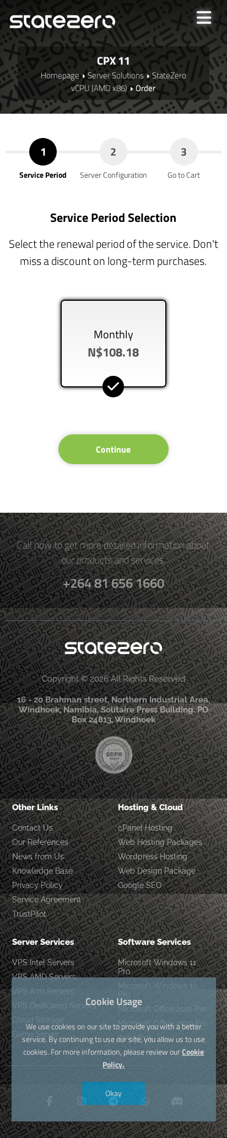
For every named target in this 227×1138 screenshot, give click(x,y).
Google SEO (140, 885)
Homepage (60, 75)
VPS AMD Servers (44, 976)
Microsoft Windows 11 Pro (157, 967)
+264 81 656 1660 (113, 583)
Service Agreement (46, 899)
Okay (113, 1093)
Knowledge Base (42, 870)
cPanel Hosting (145, 827)
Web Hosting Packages (160, 842)
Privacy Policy (37, 885)
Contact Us (32, 827)
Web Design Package (157, 870)
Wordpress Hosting (152, 856)
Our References (40, 842)
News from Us (38, 856)
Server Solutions (116, 75)
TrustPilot (29, 914)
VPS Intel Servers (43, 962)
